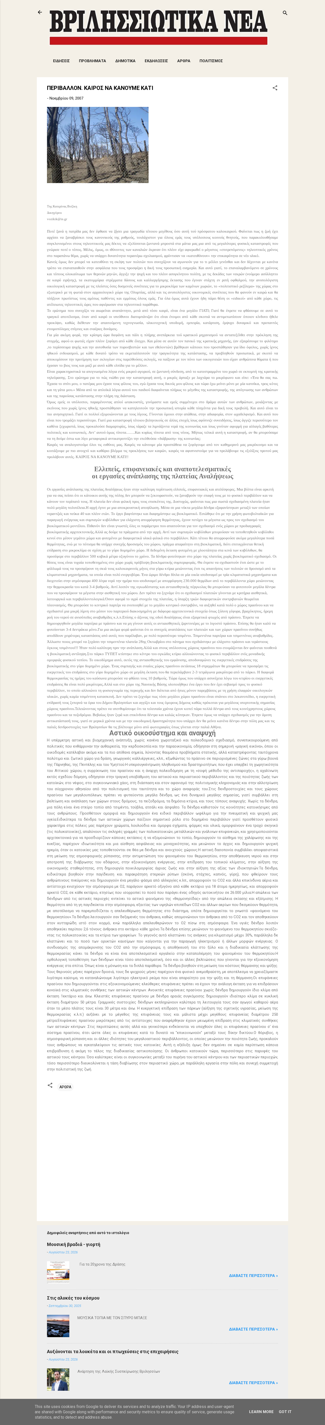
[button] (275, 89)
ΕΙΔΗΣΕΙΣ (61, 61)
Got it (285, 1412)
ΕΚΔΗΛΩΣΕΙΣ (156, 61)
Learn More (261, 1412)
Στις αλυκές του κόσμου (73, 1298)
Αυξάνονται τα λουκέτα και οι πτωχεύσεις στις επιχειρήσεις (112, 1351)
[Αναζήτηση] (285, 14)
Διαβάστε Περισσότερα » (253, 1275)
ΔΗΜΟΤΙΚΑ (125, 61)
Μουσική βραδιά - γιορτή (73, 1244)
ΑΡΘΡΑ (183, 61)
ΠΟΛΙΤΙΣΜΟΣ (211, 61)
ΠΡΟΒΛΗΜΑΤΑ (92, 61)
